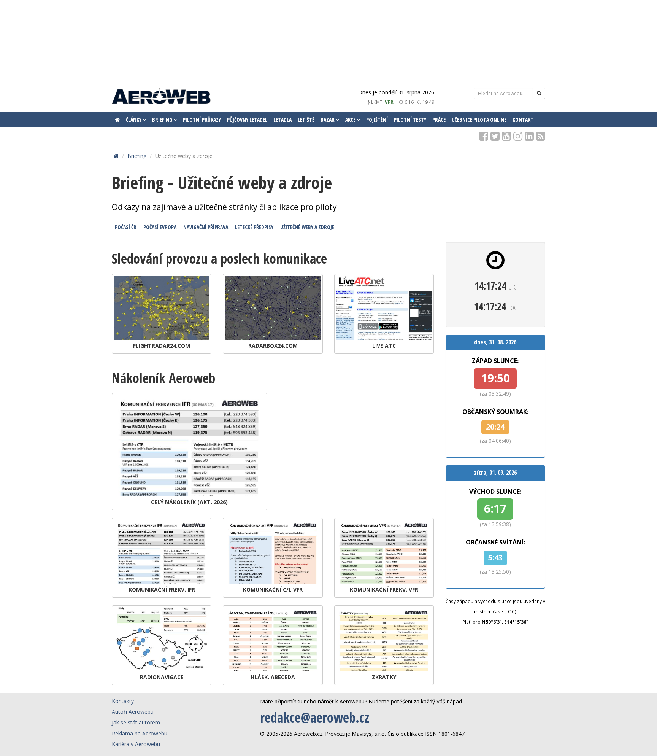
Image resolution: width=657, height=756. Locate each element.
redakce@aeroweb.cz (314, 717)
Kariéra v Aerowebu (136, 744)
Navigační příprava (205, 227)
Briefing (136, 155)
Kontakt (523, 119)
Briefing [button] (162, 119)
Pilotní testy (410, 119)
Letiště (306, 119)
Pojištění (377, 119)
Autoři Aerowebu (133, 711)
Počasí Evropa (159, 227)
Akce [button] (351, 119)
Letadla (282, 119)
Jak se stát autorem (136, 722)
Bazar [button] (328, 119)
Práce (439, 119)
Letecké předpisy (254, 227)
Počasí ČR (125, 227)
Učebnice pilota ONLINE (479, 119)
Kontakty (123, 701)
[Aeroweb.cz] (161, 97)
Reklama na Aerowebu (139, 733)
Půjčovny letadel (247, 119)
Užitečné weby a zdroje (307, 227)
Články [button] (134, 119)
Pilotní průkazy (202, 119)
